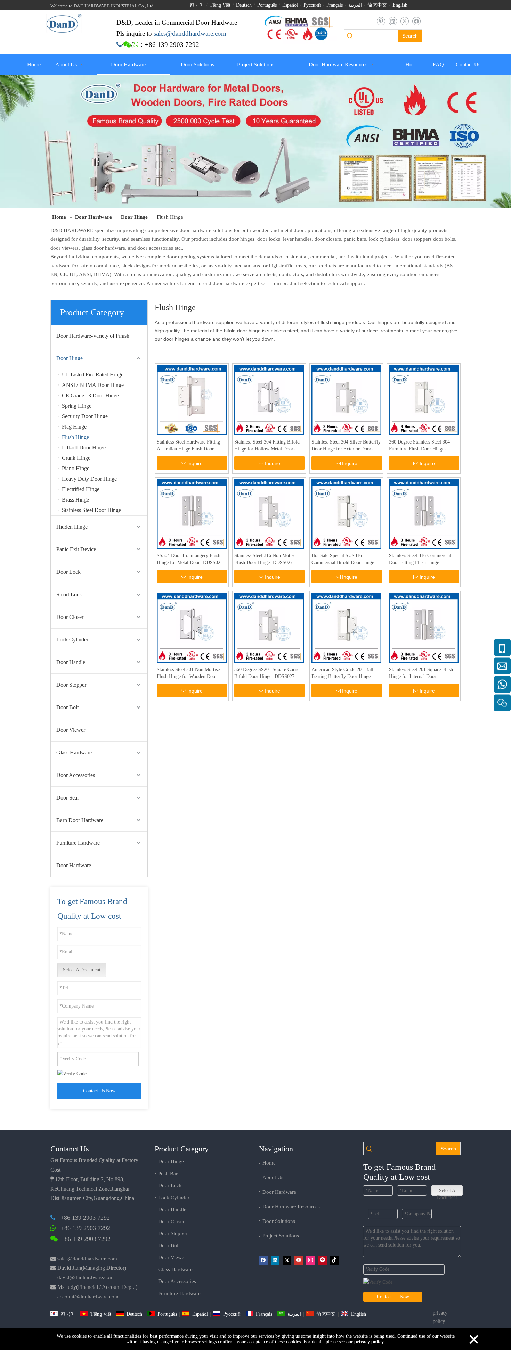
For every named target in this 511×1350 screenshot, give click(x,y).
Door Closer (69, 617)
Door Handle (70, 662)
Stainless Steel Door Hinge (91, 510)
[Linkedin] (392, 21)
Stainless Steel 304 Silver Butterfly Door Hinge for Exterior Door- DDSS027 (346, 446)
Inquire (195, 463)
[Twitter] (404, 21)
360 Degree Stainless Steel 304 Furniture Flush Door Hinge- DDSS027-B (419, 446)
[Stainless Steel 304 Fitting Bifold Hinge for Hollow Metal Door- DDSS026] (269, 400)
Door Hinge (69, 358)
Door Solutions (278, 1221)
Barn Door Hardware (79, 820)
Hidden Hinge (72, 527)
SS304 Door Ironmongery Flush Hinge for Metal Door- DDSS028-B (191, 559)
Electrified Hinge (80, 489)
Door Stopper (71, 685)
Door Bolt (67, 707)
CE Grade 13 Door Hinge (90, 395)
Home (269, 1163)
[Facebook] (416, 21)
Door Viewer (70, 730)
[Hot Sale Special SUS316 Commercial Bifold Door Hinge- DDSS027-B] (346, 513)
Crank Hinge (76, 458)
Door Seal (67, 798)
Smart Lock (69, 594)
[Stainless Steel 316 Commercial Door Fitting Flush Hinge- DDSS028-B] (424, 513)
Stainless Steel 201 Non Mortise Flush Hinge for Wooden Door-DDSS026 (188, 673)
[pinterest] (380, 21)
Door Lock (68, 572)
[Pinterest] (322, 1260)
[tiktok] (334, 1260)
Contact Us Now (99, 1090)
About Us (272, 1177)
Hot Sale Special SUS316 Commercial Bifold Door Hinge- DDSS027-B (343, 559)
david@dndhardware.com (85, 1277)
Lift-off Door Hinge (84, 447)
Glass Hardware (74, 752)
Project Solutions (280, 1236)
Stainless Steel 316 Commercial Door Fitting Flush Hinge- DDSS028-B (420, 559)
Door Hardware (73, 865)
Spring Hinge (76, 406)
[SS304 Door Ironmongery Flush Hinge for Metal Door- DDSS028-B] (192, 513)
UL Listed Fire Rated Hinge (92, 375)
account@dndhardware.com (88, 1296)
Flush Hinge (75, 437)
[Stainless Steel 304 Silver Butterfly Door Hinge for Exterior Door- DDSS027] (346, 400)
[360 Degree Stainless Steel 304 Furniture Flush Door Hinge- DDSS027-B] (424, 400)
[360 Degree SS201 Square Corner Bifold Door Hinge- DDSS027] (269, 627)
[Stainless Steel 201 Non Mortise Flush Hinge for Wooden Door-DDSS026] (192, 627)
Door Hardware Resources (291, 1206)
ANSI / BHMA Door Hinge (93, 385)
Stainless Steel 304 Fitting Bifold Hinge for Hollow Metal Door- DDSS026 (267, 446)
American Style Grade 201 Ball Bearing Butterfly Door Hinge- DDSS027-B (342, 673)
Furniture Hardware (78, 843)
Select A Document (81, 969)
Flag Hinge (74, 427)
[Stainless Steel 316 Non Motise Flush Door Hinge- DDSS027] (269, 513)
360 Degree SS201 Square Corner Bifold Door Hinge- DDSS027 (267, 673)
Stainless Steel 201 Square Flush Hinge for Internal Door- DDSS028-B (421, 673)
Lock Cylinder (72, 640)
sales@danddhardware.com (87, 1258)
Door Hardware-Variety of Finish (92, 336)
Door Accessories (75, 775)
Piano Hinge (75, 468)
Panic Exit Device (76, 549)
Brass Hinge (75, 500)
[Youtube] (298, 1260)
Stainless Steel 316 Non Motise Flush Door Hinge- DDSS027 (264, 559)
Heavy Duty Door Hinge (89, 479)
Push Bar (168, 1173)
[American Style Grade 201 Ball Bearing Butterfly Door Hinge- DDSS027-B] (346, 627)
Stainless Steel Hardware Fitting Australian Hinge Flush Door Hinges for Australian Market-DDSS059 (188, 446)
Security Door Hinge (85, 416)
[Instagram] (310, 1260)
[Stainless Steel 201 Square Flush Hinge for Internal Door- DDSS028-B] (424, 627)
